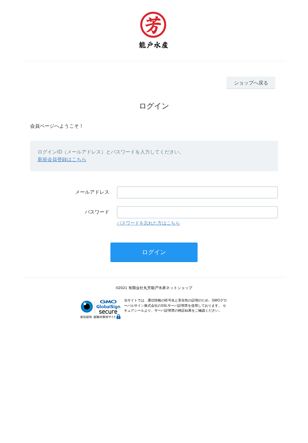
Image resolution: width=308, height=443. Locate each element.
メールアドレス (92, 192)
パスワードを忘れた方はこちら (148, 223)
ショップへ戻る (251, 83)
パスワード (97, 212)
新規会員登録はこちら (62, 159)
